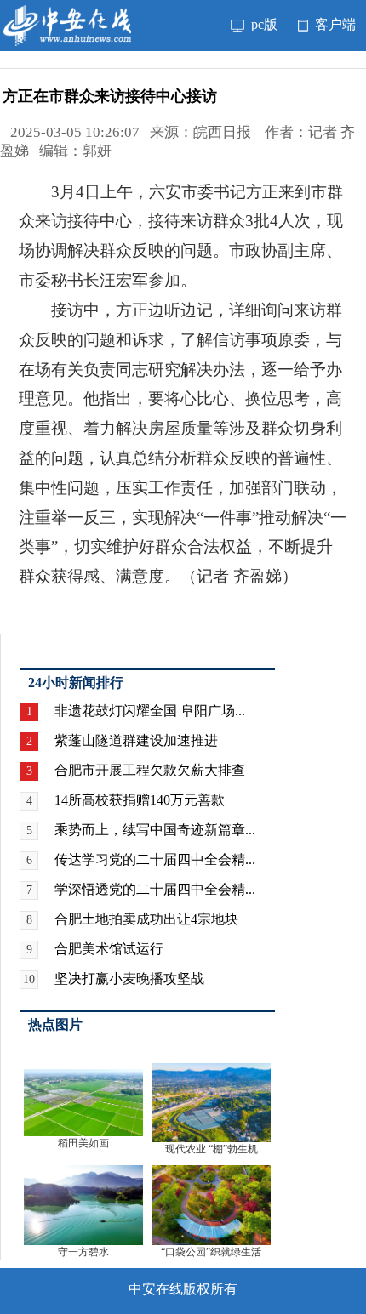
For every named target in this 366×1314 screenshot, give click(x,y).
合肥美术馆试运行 (108, 948)
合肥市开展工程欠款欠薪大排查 (149, 770)
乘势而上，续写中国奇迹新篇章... (154, 829)
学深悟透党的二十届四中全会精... (154, 889)
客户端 (333, 24)
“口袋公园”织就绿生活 (211, 1252)
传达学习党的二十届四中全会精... (154, 859)
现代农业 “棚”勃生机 (211, 1149)
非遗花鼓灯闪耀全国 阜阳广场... (149, 710)
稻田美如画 (83, 1143)
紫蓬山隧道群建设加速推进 (136, 740)
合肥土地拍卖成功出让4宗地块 (146, 919)
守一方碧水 (83, 1252)
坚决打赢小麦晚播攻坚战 (129, 978)
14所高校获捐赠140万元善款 (139, 800)
